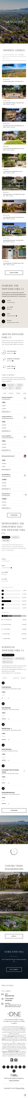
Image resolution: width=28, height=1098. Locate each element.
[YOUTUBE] (16, 1067)
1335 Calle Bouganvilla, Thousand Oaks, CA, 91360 (11, 730)
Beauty (11, 388)
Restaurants (12, 385)
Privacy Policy (20, 1088)
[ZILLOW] (24, 1067)
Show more (14, 515)
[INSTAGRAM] (8, 1067)
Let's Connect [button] (14, 969)
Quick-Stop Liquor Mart (7, 397)
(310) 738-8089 (8, 1000)
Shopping (20, 385)
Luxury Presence (14, 1080)
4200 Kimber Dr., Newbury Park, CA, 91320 (10, 750)
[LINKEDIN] (12, 1067)
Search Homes (14, 272)
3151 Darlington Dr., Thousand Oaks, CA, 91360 (11, 794)
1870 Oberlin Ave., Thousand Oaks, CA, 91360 (10, 709)
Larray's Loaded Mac (6, 436)
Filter (7, 58)
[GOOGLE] (14, 1071)
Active (5, 388)
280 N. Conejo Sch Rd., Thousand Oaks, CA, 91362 (11, 688)
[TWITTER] (20, 1067)
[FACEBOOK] (4, 1067)
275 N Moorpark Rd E (6, 476)
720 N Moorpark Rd (6, 399)
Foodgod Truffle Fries (6, 416)
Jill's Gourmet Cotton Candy (8, 456)
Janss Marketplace (6, 474)
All (4, 385)
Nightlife (19, 388)
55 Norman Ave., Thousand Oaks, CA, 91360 (10, 773)
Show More (14, 810)
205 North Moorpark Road (7, 418)
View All (14, 936)
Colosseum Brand (5, 493)
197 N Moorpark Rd (6, 495)
